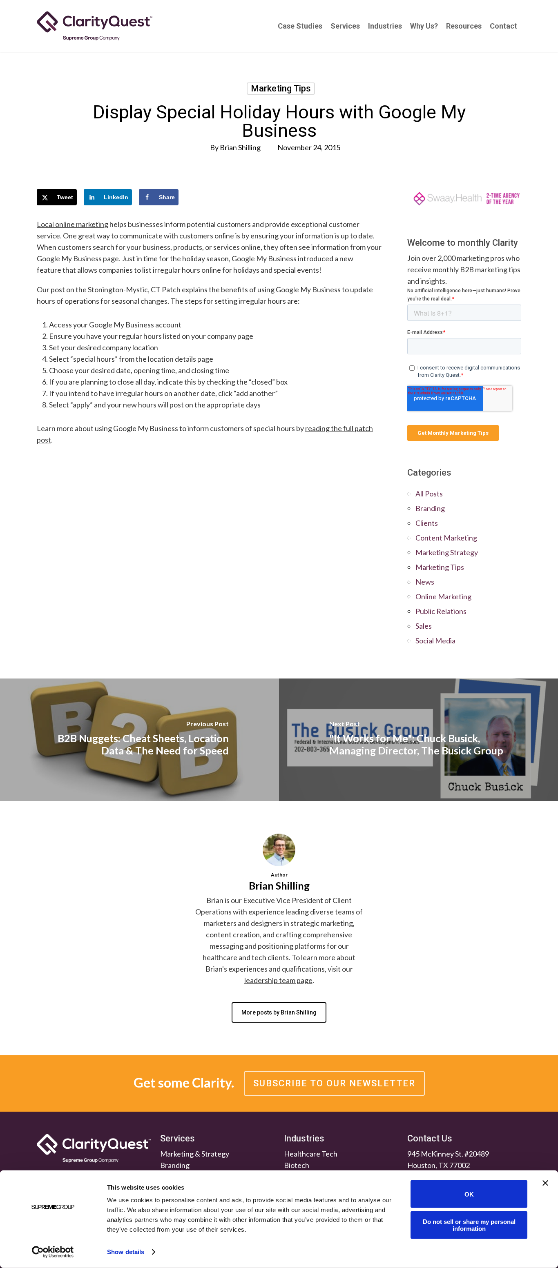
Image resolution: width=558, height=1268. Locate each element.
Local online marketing (72, 224)
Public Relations (440, 611)
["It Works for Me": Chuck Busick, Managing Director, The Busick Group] (418, 739)
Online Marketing (443, 596)
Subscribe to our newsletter (334, 1083)
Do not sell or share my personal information (469, 1225)
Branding (430, 508)
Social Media (435, 640)
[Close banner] (545, 1183)
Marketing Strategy (446, 552)
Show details (125, 1251)
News (424, 581)
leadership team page (278, 980)
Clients (426, 522)
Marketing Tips (281, 88)
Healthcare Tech (310, 1153)
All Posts (429, 493)
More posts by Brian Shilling (279, 1012)
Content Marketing (446, 537)
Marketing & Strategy (194, 1153)
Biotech (296, 1165)
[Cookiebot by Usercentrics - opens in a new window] (53, 1252)
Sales (423, 625)
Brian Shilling (240, 147)
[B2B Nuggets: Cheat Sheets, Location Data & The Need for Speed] (139, 739)
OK (469, 1193)
